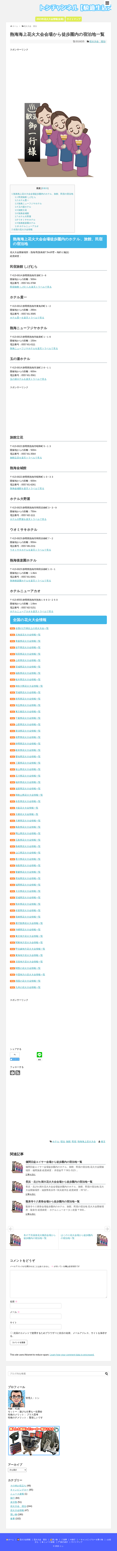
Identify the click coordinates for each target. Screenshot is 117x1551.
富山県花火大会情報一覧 (28, 769)
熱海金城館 (22, 213)
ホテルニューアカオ (27, 226)
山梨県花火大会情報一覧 (28, 724)
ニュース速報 (17, 1494)
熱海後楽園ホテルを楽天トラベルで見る (30, 580)
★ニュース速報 (48, 1542)
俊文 (103, 1141)
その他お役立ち (18, 1485)
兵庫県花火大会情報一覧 (28, 820)
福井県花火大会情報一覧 (28, 782)
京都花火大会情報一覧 (26, 814)
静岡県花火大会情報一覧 (28, 743)
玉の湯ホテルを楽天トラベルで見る (28, 379)
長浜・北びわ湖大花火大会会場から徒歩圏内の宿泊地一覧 (59, 1181)
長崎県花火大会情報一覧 (28, 917)
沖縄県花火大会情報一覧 (28, 929)
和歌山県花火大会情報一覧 (29, 795)
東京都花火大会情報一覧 (28, 711)
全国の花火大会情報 (22, 229)
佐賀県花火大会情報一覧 (28, 910)
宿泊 (62, 1141)
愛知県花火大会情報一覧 (28, 756)
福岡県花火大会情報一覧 (28, 885)
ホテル (55, 1141)
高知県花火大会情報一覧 (28, 878)
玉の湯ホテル (23, 207)
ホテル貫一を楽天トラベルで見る (27, 317)
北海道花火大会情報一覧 (28, 635)
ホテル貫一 (22, 200)
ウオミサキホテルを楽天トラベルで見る (30, 550)
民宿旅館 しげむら (25, 197)
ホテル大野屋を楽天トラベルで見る (28, 519)
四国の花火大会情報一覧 (28, 981)
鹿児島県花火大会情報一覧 (29, 923)
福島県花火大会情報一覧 (28, 673)
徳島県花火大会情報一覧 (28, 865)
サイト (13, 1322)
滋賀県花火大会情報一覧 (28, 788)
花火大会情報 (17, 1510)
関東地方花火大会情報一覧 (29, 942)
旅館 (68, 1141)
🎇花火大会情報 (24, 1540)
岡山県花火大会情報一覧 (28, 833)
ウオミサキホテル (25, 219)
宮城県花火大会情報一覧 (28, 667)
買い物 (13, 1514)
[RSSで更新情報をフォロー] (17, 1072)
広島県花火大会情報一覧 (28, 840)
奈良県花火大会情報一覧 (28, 801)
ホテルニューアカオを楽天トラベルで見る (31, 611)
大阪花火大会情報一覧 (26, 808)
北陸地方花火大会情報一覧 (29, 961)
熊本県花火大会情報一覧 (28, 904)
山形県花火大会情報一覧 (28, 660)
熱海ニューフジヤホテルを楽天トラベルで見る (34, 348)
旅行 (12, 1498)
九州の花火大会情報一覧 (28, 987)
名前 (13, 1301)
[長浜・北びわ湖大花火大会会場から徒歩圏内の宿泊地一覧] (17, 1187)
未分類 (13, 1502)
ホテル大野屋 (23, 216)
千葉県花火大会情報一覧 (28, 718)
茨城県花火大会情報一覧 (28, 692)
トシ (14, 4)
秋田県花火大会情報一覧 (28, 654)
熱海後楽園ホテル (25, 223)
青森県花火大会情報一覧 (28, 641)
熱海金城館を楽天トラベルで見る (27, 488)
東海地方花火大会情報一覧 (29, 955)
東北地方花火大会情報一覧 (29, 936)
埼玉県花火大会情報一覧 (28, 705)
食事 (12, 1518)
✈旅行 (72, 1540)
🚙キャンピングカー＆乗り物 (90, 1540)
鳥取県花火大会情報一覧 (28, 827)
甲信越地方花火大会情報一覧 (30, 949)
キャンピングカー (19, 1490)
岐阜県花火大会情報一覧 (28, 750)
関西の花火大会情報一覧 (28, 968)
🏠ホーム (10, 1540)
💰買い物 (54, 1540)
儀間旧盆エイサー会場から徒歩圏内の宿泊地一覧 (54, 1161)
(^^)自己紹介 (63, 1542)
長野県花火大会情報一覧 (28, 737)
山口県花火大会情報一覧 (28, 853)
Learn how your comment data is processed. (72, 1355)
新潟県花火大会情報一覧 (28, 731)
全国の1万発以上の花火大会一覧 (32, 628)
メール (15, 1312)
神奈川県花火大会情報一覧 (29, 686)
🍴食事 (64, 1540)
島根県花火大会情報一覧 (28, 846)
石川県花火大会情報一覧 (28, 776)
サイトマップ (76, 1542)
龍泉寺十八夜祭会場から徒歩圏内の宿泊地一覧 (53, 1201)
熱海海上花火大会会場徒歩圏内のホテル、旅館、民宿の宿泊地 (42, 194)
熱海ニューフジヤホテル (28, 203)
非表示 (45, 188)
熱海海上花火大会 (86, 1141)
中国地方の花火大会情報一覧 (30, 974)
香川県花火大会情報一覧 (28, 859)
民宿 (74, 1141)
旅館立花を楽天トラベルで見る (26, 457)
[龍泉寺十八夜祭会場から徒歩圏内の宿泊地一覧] (17, 1207)
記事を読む (31, 1174)
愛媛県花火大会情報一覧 (28, 872)
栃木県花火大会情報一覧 (28, 679)
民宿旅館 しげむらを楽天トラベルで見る (31, 287)
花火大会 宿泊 (97, 41)
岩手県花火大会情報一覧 (28, 647)
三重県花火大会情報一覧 (28, 763)
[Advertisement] (58, 71)
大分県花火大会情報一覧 (28, 891)
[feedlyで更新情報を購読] (12, 1072)
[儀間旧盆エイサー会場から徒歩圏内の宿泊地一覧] (17, 1167)
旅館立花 (21, 210)
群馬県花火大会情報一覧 (28, 699)
